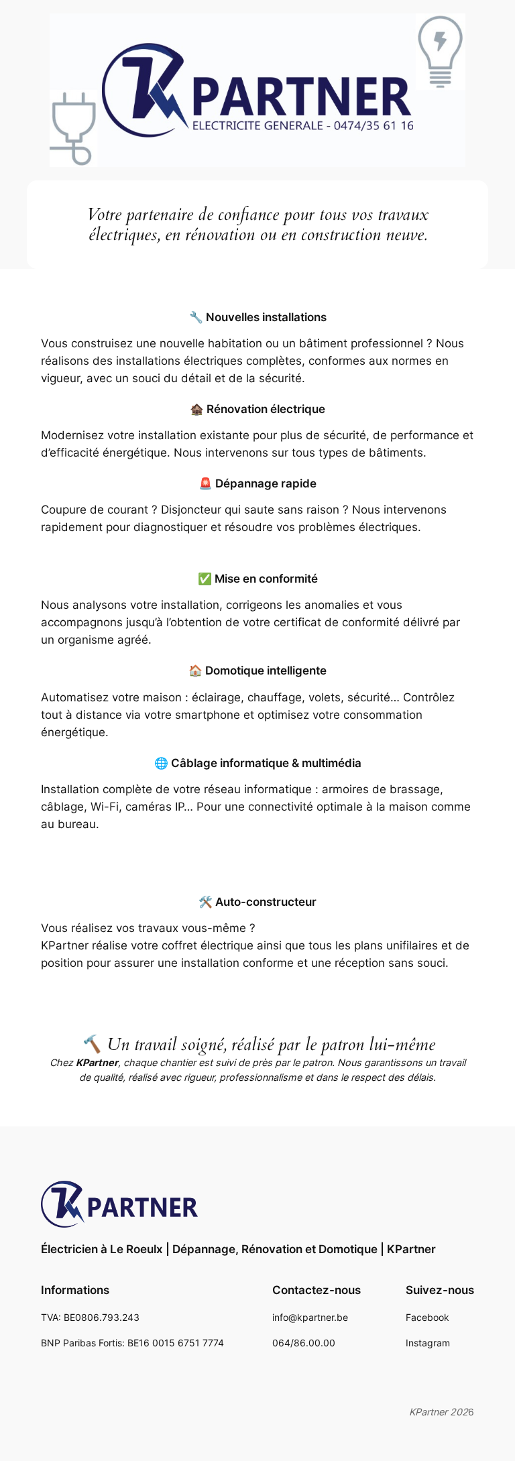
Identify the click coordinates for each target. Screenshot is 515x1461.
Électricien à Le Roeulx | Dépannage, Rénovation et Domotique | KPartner (238, 1249)
